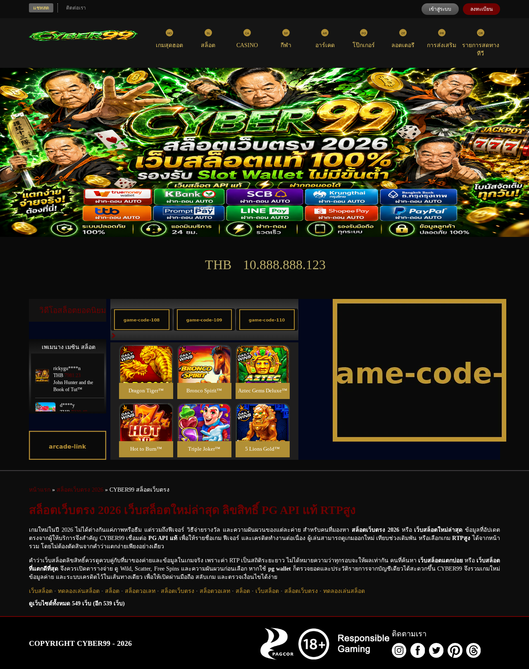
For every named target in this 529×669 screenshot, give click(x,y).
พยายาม (146, 354)
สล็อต (112, 591)
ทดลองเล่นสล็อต (79, 591)
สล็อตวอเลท (140, 591)
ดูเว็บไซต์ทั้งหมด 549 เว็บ (77, 603)
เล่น (146, 373)
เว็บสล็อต (40, 591)
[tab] (142, 319)
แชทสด (41, 8)
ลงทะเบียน (481, 9)
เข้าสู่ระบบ (440, 9)
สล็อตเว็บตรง (177, 591)
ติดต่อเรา (76, 8)
